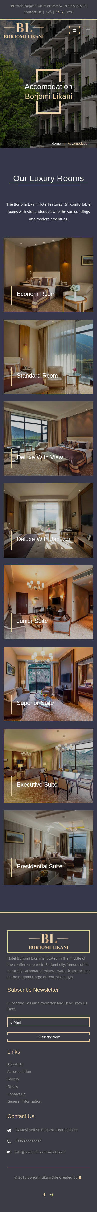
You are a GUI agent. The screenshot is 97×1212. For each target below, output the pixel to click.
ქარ (49, 12)
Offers (12, 1086)
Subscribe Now (49, 1037)
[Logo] (33, 31)
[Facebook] (44, 1194)
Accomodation (79, 143)
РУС (70, 12)
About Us (15, 1064)
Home (56, 143)
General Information (24, 1101)
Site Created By (64, 1177)
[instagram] (51, 1194)
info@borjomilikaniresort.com (39, 1152)
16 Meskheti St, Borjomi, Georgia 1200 (46, 1129)
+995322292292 (28, 1141)
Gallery (13, 1079)
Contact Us (33, 12)
